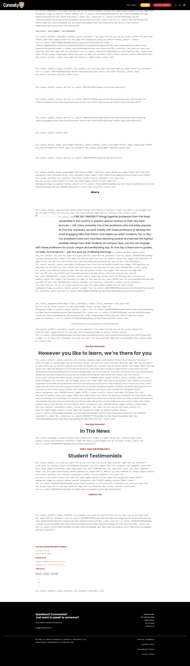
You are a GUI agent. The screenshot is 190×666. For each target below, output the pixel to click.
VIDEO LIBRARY (54, 31)
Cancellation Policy (145, 649)
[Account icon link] (180, 5)
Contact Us (150, 626)
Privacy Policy (148, 654)
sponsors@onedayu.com (54, 564)
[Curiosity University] (13, 5)
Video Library (149, 620)
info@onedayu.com (58, 562)
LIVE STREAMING (68, 31)
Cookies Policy (148, 644)
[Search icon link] (176, 5)
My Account (149, 623)
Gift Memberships (147, 617)
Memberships (149, 614)
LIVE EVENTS (40, 31)
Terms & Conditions (145, 639)
